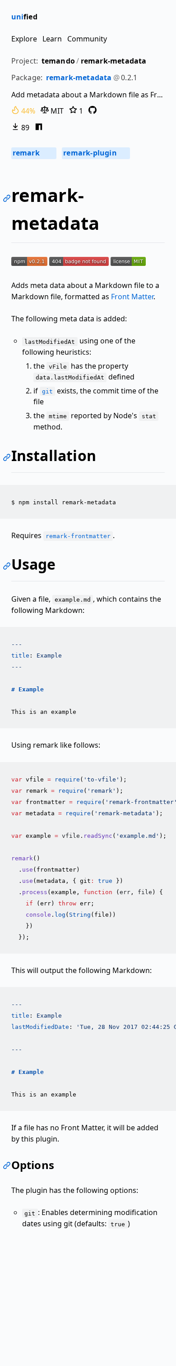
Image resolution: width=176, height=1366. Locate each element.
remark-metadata (114, 61)
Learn (52, 39)
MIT (56, 111)
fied (24, 17)
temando (58, 61)
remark (33, 153)
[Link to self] (8, 199)
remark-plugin (95, 153)
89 (24, 127)
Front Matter (132, 297)
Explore (24, 39)
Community (87, 39)
